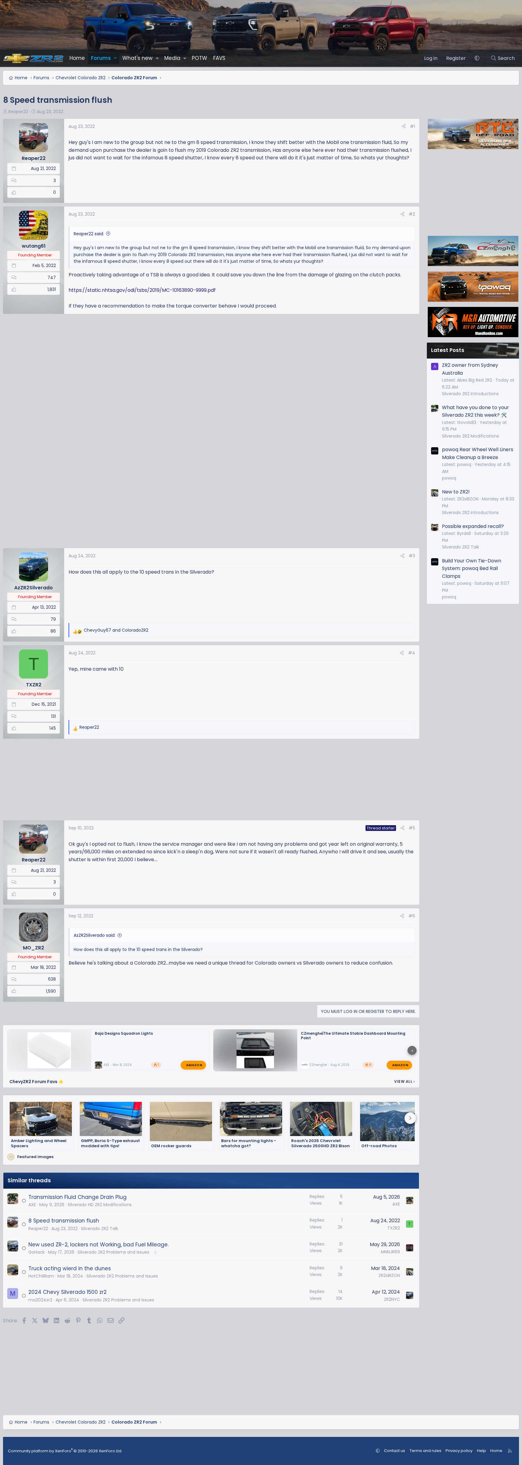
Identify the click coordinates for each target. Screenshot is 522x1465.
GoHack (36, 1252)
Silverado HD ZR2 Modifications (100, 1205)
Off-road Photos (379, 1146)
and (116, 630)
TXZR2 (393, 1228)
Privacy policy (459, 1451)
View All (404, 1081)
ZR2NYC (392, 1299)
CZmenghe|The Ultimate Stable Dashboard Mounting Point (353, 1035)
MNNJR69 (390, 1252)
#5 (412, 828)
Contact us (394, 1451)
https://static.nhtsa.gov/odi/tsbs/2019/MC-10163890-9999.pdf (142, 290)
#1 (412, 126)
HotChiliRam (41, 1276)
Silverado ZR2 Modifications (470, 436)
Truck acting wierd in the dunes (69, 1268)
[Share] (403, 126)
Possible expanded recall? (473, 526)
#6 (411, 916)
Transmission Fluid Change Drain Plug (77, 1197)
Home (77, 58)
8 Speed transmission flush (63, 1220)
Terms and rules (425, 1451)
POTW (199, 58)
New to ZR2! (456, 491)
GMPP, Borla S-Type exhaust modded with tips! (110, 1143)
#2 (412, 214)
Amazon (194, 1065)
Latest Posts (447, 350)
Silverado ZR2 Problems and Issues (113, 1252)
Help (481, 1451)
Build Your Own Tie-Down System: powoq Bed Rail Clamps (471, 568)
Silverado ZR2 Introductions (470, 394)
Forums (101, 58)
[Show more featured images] (410, 1118)
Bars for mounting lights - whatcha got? (248, 1143)
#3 (412, 556)
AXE (106, 1065)
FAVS (219, 58)
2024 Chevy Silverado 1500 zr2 (67, 1292)
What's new (137, 58)
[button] (115, 58)
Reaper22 (18, 112)
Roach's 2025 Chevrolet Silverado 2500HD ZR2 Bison (320, 1143)
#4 (411, 653)
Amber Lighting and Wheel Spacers (38, 1143)
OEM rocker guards (171, 1146)
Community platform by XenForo (65, 1451)
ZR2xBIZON (389, 1275)
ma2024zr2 (40, 1300)
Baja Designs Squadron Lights (124, 1033)
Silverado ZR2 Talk (99, 1229)
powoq (449, 478)
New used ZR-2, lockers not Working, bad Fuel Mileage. (98, 1244)
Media (172, 58)
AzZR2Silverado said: (94, 935)
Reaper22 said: (89, 234)
